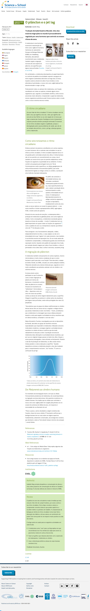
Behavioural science (14, 40)
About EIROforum (6, 586)
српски (6, 66)
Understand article (19, 22)
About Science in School (8, 583)
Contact (66, 5)
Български (7, 53)
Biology (9, 37)
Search (81, 5)
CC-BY (27, 557)
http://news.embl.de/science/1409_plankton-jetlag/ (42, 465)
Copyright (29, 583)
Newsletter (73, 5)
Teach (38, 11)
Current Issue (10, 11)
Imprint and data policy (8, 588)
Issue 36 (45, 19)
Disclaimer (29, 588)
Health (14, 37)
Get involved (55, 11)
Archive (46, 583)
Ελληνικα (6, 61)
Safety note (30, 586)
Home (3, 11)
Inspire (25, 11)
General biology (12, 42)
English (6, 55)
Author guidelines (66, 11)
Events (43, 11)
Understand (31, 11)
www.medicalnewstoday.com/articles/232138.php (42, 451)
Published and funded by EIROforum (10, 603)
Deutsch (6, 58)
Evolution (5, 42)
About (48, 11)
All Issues (18, 11)
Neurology (12, 44)
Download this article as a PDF (75, 31)
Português (6, 63)
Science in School (30, 19)
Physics (17, 44)
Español (6, 68)
